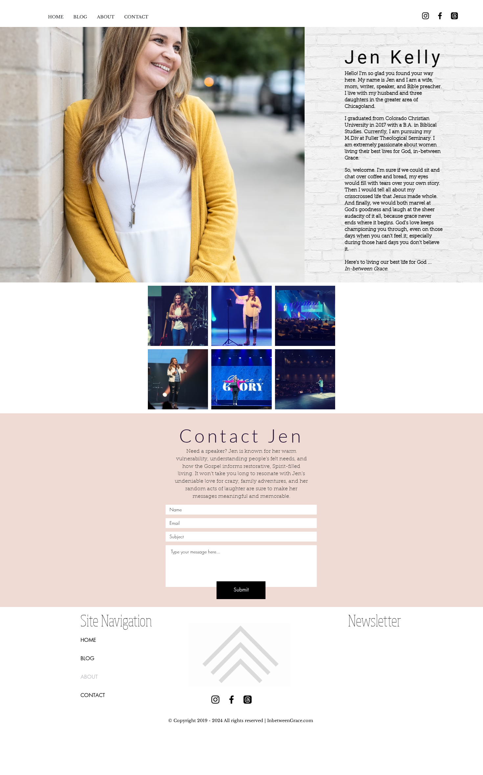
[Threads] (454, 15)
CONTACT (92, 695)
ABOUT (89, 676)
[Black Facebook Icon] (440, 15)
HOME (88, 640)
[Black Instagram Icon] (425, 15)
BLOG (87, 658)
